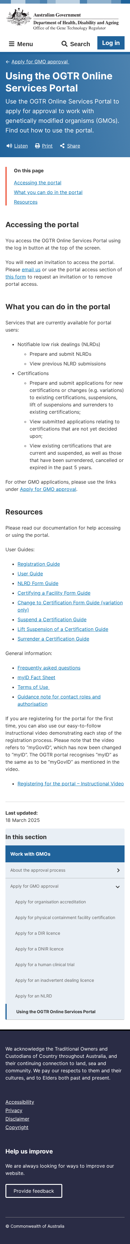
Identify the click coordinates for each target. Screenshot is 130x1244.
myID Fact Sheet (36, 677)
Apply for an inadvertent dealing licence (54, 980)
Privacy (13, 1110)
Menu (24, 44)
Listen (21, 146)
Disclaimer (17, 1119)
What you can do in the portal (48, 192)
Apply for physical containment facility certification (65, 917)
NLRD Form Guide (38, 583)
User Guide (30, 574)
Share (73, 146)
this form (15, 277)
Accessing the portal (37, 183)
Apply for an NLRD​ (33, 995)
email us (31, 269)
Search (80, 44)
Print (47, 146)
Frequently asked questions (49, 668)
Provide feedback (34, 1191)
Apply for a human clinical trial (44, 964)
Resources (25, 202)
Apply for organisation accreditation (50, 901)
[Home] (65, 19)
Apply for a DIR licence (37, 933)
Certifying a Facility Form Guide (54, 593)
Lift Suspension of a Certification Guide (63, 629)
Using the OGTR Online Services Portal (56, 1011)
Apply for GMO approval (40, 62)
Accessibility (19, 1102)
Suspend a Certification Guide (52, 619)
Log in (111, 42)
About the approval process (37, 870)
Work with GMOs (30, 854)
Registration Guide (39, 564)
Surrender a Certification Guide (53, 639)
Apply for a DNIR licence (39, 948)
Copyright (16, 1127)
